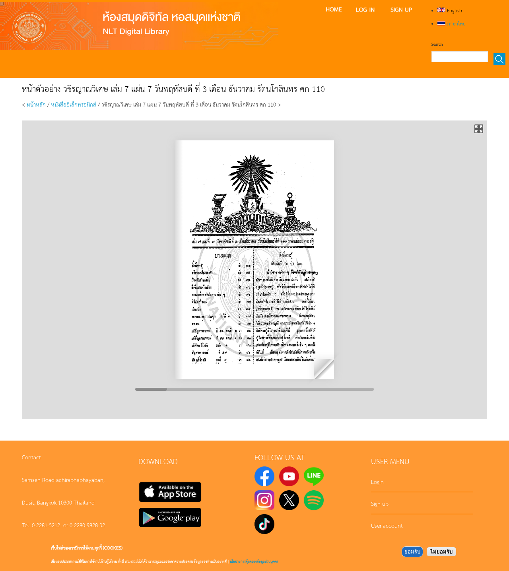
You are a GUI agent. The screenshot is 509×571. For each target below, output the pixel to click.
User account (387, 525)
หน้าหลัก (36, 104)
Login (377, 481)
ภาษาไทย (455, 23)
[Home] (139, 26)
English (453, 10)
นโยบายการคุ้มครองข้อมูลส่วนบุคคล (254, 561)
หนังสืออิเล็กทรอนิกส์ (73, 104)
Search (437, 44)
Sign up (380, 503)
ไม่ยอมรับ (441, 552)
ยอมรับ (412, 552)
